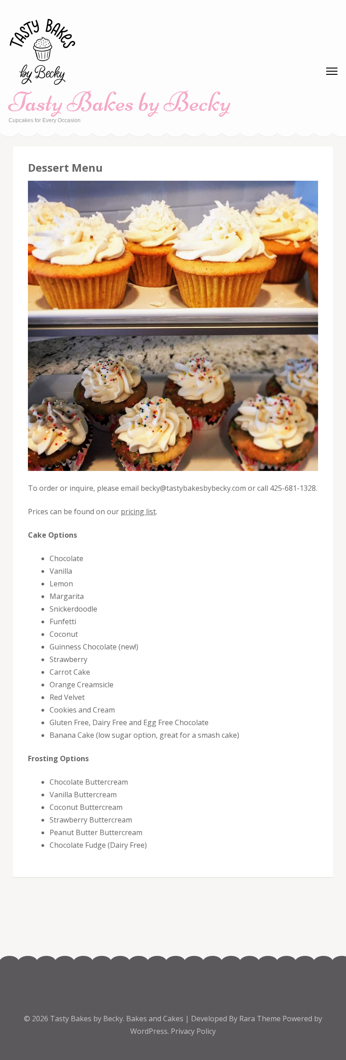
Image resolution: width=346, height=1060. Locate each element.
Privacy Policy (193, 1031)
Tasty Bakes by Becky (120, 102)
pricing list (138, 511)
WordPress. (149, 1031)
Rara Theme (260, 1018)
